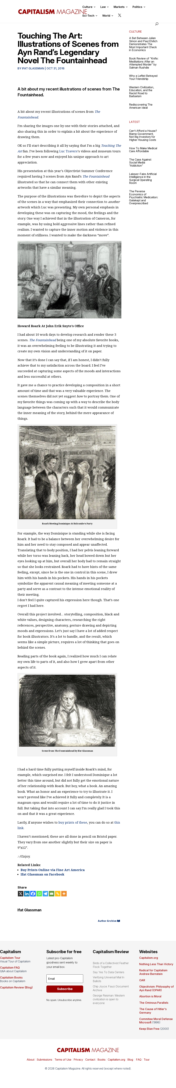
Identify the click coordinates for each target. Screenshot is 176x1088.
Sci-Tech (88, 15)
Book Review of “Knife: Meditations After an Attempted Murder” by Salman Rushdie (143, 63)
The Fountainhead (95, 176)
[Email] (51, 893)
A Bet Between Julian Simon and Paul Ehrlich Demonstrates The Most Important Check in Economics (143, 44)
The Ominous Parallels (153, 1002)
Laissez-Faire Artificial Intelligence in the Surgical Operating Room (143, 178)
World (106, 15)
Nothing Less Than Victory (156, 964)
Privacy (78, 1059)
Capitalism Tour (10, 957)
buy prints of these (72, 822)
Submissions (44, 1059)
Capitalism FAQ (10, 967)
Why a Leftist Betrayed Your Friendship (143, 77)
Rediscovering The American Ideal (140, 106)
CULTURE (135, 31)
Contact (90, 1059)
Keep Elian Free (149, 1028)
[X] (20, 893)
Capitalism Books (11, 977)
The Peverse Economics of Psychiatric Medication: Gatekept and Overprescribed (143, 197)
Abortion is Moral (150, 996)
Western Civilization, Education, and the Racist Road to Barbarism (141, 92)
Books (101, 1059)
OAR (142, 980)
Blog (130, 1059)
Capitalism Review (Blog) (16, 987)
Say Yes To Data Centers (108, 972)
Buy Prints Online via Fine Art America (53, 870)
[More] (64, 893)
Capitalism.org (148, 957)
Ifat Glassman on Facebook (42, 874)
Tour (147, 1059)
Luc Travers (68, 151)
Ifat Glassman (33, 68)
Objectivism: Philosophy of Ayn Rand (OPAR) (156, 988)
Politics (137, 7)
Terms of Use (62, 1059)
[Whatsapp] (39, 893)
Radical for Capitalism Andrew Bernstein (153, 972)
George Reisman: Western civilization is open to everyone (109, 999)
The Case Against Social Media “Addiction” (140, 162)
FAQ (138, 1059)
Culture (87, 7)
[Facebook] (33, 893)
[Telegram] (45, 893)
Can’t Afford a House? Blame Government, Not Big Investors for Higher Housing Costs (143, 135)
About (30, 1059)
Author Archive (107, 920)
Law (103, 7)
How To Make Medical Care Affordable (143, 150)
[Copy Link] (57, 893)
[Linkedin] (27, 893)
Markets (119, 7)
